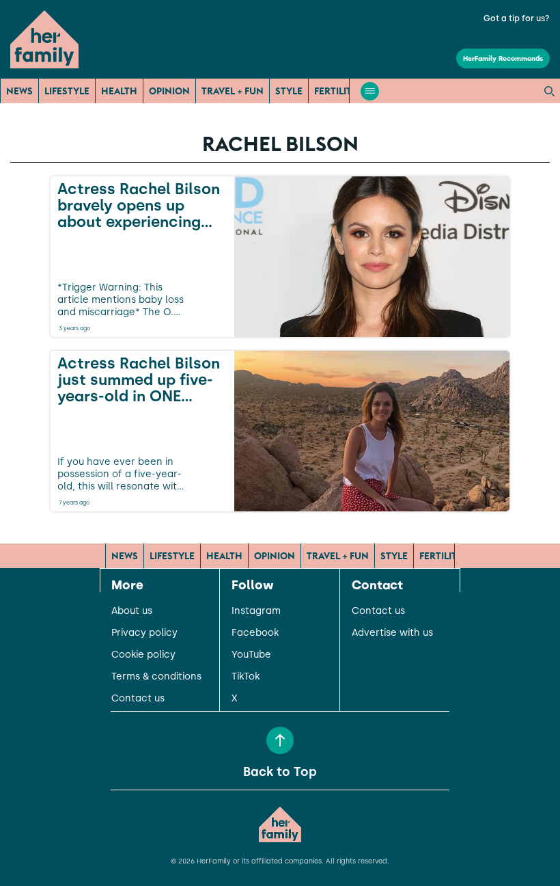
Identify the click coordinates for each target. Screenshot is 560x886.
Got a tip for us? (517, 18)
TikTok (246, 676)
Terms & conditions (156, 676)
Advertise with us (392, 633)
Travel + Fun (232, 91)
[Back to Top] (280, 740)
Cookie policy (143, 654)
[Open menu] (370, 91)
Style (289, 91)
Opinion (169, 91)
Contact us (138, 698)
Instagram (256, 611)
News (19, 91)
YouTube (251, 654)
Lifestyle (66, 91)
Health (119, 91)
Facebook (255, 633)
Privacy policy (144, 633)
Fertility (336, 91)
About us (131, 611)
